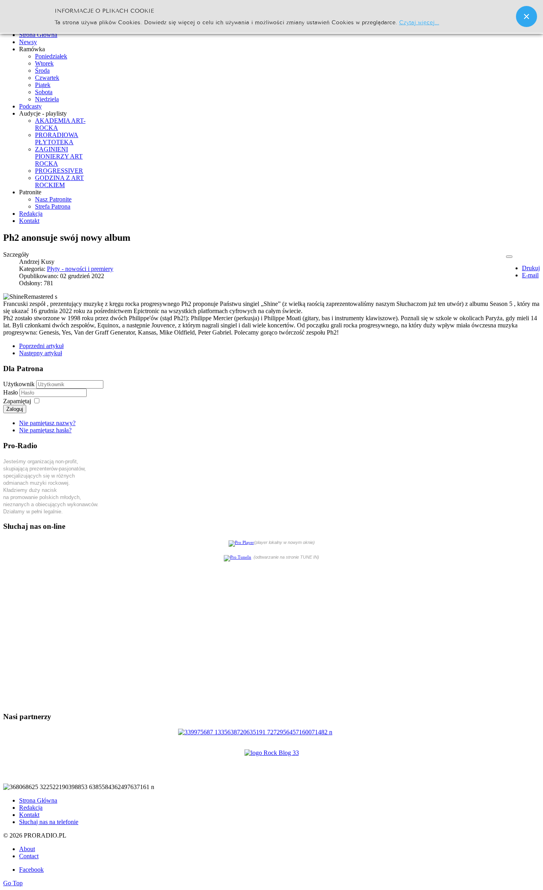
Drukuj (531, 268)
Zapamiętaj (17, 401)
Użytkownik (19, 384)
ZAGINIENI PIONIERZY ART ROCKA (59, 156)
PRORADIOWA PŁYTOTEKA (56, 138)
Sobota (43, 92)
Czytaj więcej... (419, 21)
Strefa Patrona (52, 206)
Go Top (13, 883)
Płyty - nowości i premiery (80, 268)
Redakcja (31, 807)
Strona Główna (38, 800)
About (27, 849)
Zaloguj (14, 409)
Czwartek (47, 77)
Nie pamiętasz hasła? (45, 430)
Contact (29, 856)
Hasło (11, 392)
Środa (42, 70)
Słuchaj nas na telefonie (48, 821)
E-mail (530, 275)
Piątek (42, 84)
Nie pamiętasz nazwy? (47, 423)
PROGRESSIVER (59, 170)
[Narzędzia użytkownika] (509, 256)
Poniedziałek (51, 56)
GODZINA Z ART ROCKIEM (59, 181)
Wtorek (44, 63)
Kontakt (29, 814)
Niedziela (47, 99)
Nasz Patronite (53, 199)
